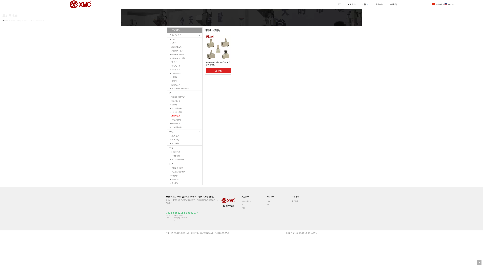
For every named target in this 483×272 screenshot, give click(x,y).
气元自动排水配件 (178, 172)
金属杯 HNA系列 (178, 55)
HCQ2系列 (175, 143)
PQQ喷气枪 (175, 152)
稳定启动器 (175, 101)
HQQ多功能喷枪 (177, 160)
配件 (171, 164)
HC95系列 (175, 136)
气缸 (171, 132)
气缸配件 (174, 179)
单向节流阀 (175, 116)
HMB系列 (175, 140)
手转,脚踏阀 (176, 120)
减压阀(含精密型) (178, 97)
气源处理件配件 (177, 168)
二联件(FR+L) (176, 73)
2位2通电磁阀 (176, 127)
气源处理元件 (175, 35)
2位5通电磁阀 (176, 108)
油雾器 (174, 81)
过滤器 (174, 77)
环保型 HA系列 (177, 47)
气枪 (171, 148)
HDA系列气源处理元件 (180, 89)
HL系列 (174, 62)
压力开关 (174, 183)
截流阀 (174, 105)
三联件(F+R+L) (177, 70)
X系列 (173, 39)
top (479, 262)
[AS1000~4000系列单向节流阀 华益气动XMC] (218, 47)
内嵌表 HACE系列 (178, 58)
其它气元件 (175, 66)
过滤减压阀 (175, 85)
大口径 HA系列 (177, 51)
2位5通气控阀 (176, 112)
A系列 (173, 43)
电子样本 (295, 201)
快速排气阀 (175, 124)
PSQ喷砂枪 (175, 156)
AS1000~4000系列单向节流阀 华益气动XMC (218, 63)
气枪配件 (174, 176)
